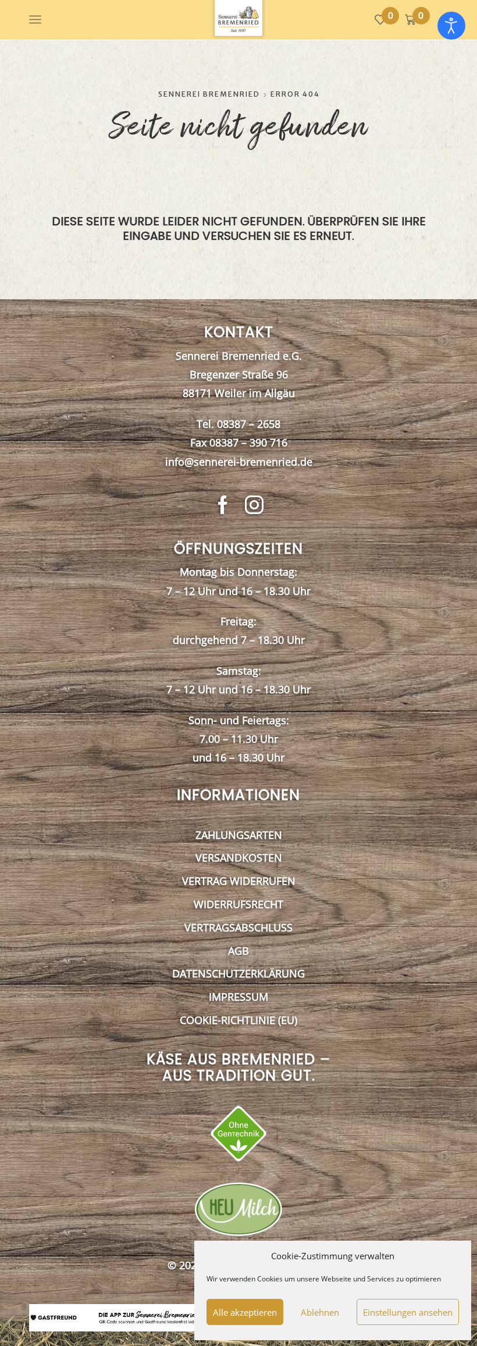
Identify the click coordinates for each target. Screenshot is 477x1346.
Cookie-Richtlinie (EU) (238, 1020)
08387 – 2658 (248, 424)
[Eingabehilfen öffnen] (451, 26)
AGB (238, 951)
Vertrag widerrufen (239, 881)
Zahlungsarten (238, 835)
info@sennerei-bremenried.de (238, 462)
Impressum (238, 997)
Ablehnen (320, 1312)
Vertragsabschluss (238, 927)
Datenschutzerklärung (238, 973)
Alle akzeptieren (245, 1312)
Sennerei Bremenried (209, 94)
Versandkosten (238, 858)
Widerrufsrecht (238, 904)
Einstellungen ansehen (408, 1312)
